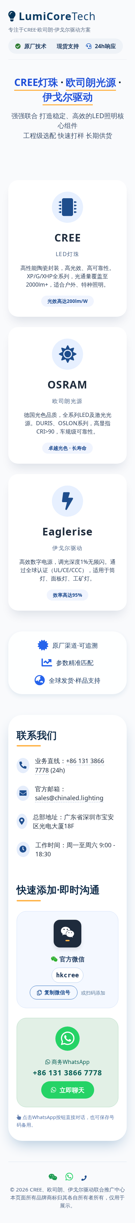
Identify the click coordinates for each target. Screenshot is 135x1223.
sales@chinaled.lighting (69, 798)
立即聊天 (72, 1090)
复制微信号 (57, 992)
